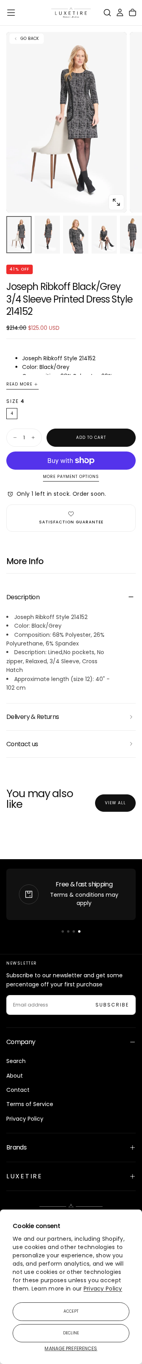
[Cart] (132, 12)
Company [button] (21, 1041)
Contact (18, 1090)
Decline (71, 1333)
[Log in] (120, 12)
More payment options (71, 477)
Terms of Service (29, 1104)
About (14, 1076)
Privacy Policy (103, 1289)
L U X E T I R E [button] (23, 1176)
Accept (71, 1311)
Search (16, 1061)
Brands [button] (16, 1147)
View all (115, 803)
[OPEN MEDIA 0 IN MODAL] (116, 202)
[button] (11, 12)
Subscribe (112, 1004)
